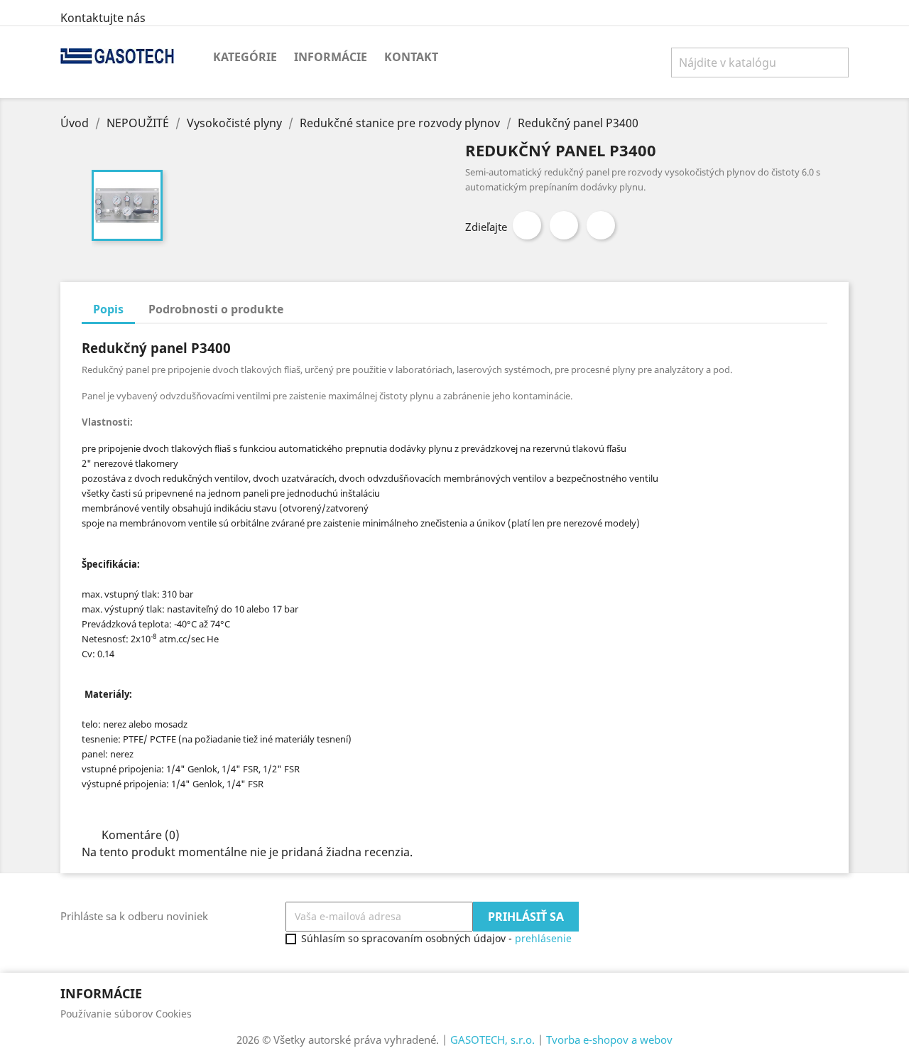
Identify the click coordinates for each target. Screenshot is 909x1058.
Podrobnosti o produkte (215, 309)
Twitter (564, 225)
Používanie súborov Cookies (126, 1013)
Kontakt (411, 57)
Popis (108, 309)
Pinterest (601, 225)
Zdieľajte (527, 225)
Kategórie (245, 57)
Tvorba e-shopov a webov (609, 1039)
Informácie (330, 57)
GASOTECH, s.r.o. (492, 1039)
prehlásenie (543, 938)
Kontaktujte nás (103, 18)
